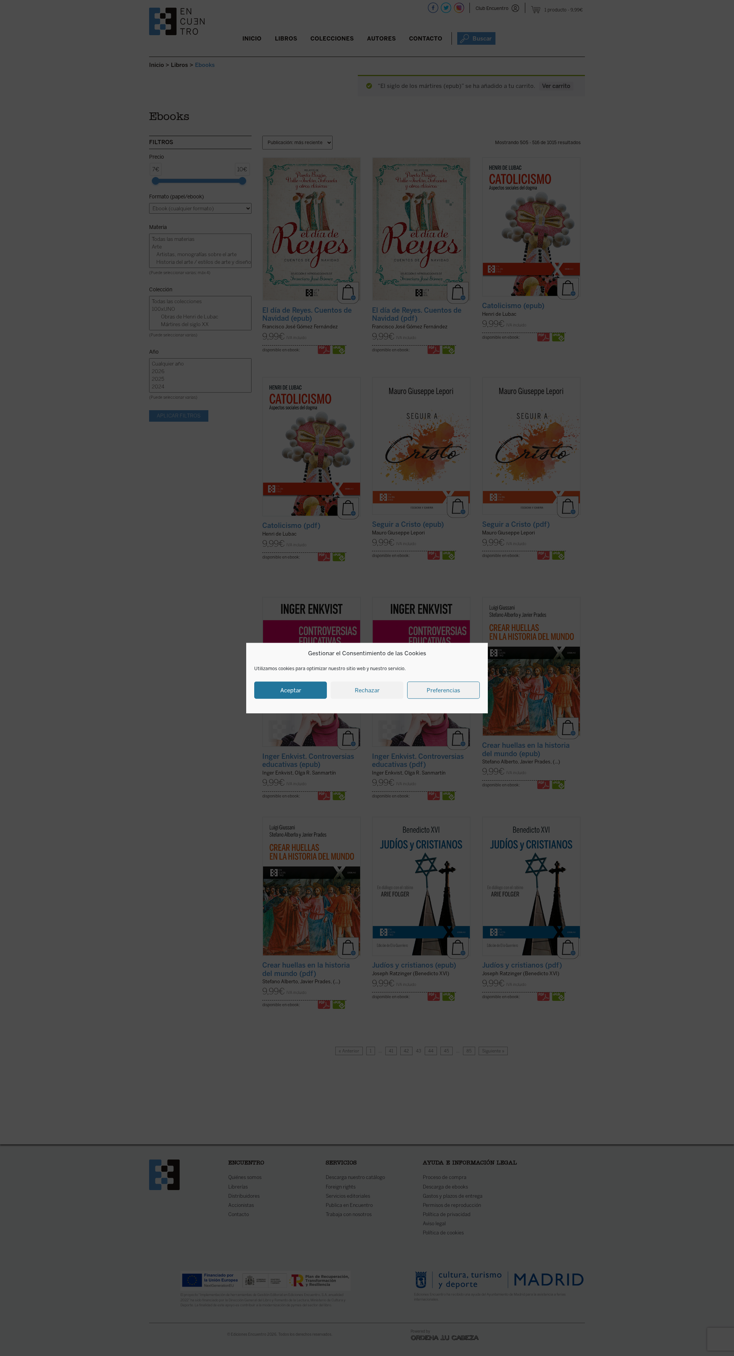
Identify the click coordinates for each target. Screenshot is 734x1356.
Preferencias (443, 690)
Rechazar (367, 690)
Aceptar (290, 690)
